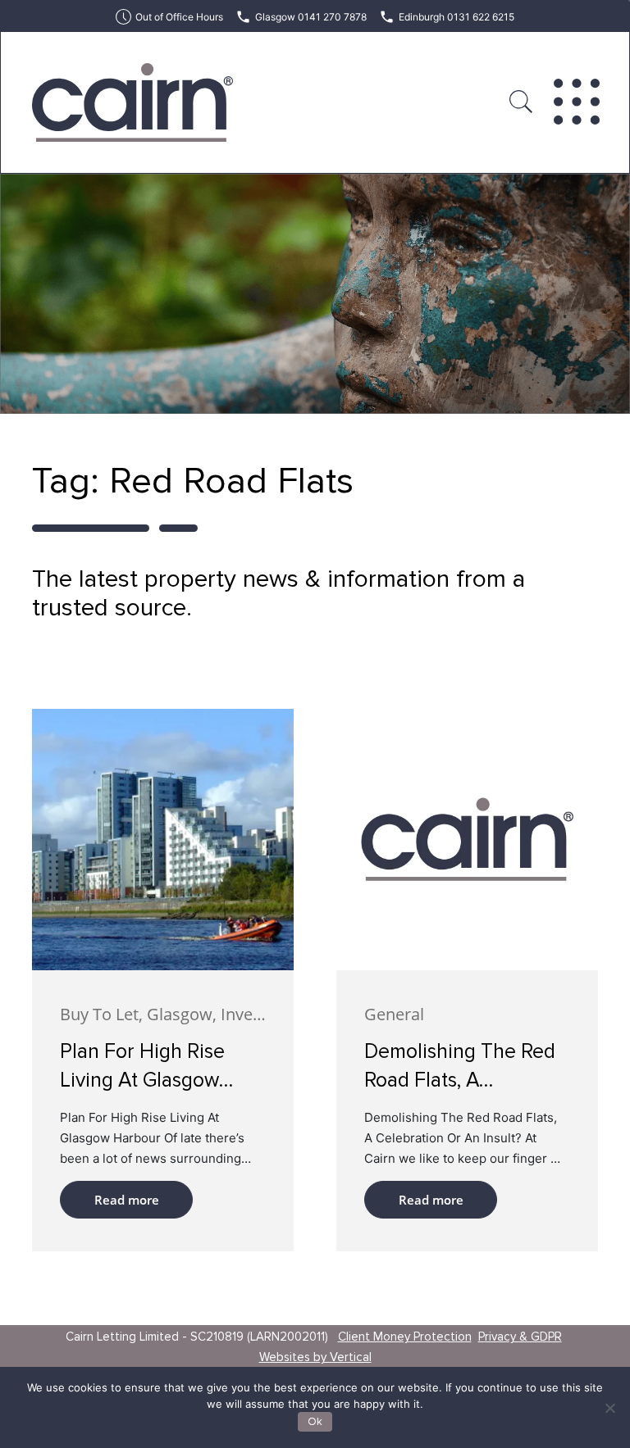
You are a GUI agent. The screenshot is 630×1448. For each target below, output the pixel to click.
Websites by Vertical (315, 1357)
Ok (315, 1421)
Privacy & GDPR (520, 1336)
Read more (126, 1200)
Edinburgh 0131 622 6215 (456, 17)
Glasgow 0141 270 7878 (311, 17)
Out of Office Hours (179, 17)
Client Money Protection (405, 1336)
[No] (609, 1408)
